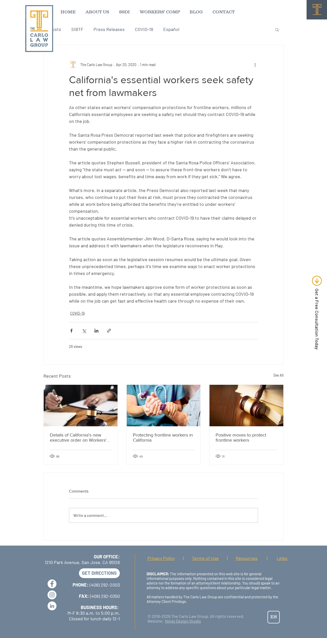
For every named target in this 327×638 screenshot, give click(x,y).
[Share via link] (109, 330)
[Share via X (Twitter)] (83, 330)
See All (278, 375)
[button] (277, 29)
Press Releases (109, 29)
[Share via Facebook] (71, 330)
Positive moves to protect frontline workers (241, 437)
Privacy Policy (161, 558)
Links (282, 558)
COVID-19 (144, 29)
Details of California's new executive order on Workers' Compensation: (78, 437)
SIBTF (77, 29)
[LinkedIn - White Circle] (52, 605)
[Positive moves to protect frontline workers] (246, 405)
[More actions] (255, 64)
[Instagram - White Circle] (52, 594)
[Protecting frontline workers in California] (164, 405)
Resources (247, 558)
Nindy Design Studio (183, 621)
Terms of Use (205, 558)
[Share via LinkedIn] (96, 330)
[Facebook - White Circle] (52, 583)
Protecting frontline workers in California (163, 437)
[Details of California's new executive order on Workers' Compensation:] (81, 405)
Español (171, 29)
